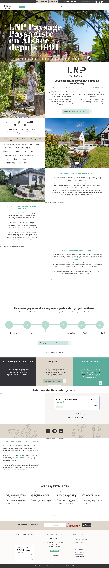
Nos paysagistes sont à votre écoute (53, 343)
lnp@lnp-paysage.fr (54, 546)
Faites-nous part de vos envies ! (75, 111)
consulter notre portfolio (20, 457)
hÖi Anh (73, 565)
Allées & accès (79, 542)
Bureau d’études (60, 7)
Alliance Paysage (63, 257)
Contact (97, 7)
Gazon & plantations (80, 549)
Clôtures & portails (80, 546)
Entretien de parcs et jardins (15, 163)
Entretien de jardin (47, 7)
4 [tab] (78, 413)
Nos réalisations (72, 7)
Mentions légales (56, 565)
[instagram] (54, 431)
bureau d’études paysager (29, 232)
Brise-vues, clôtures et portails (16, 148)
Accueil (22, 7)
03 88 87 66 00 (54, 544)
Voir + (76, 162)
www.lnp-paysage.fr (54, 555)
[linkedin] (61, 431)
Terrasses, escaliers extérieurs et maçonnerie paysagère (23, 139)
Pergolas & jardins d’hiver (82, 552)
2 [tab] (74, 413)
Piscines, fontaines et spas (14, 159)
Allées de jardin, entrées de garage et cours (22, 144)
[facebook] (48, 431)
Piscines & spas (79, 556)
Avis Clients (53, 1)
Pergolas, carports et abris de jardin (18, 155)
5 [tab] (80, 413)
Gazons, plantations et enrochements (19, 151)
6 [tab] (82, 413)
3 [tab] (76, 413)
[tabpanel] (54, 36)
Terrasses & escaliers (81, 539)
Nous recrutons (41, 1)
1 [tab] (51, 63)
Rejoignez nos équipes (53, 381)
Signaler (60, 406)
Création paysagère (32, 7)
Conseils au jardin (86, 7)
